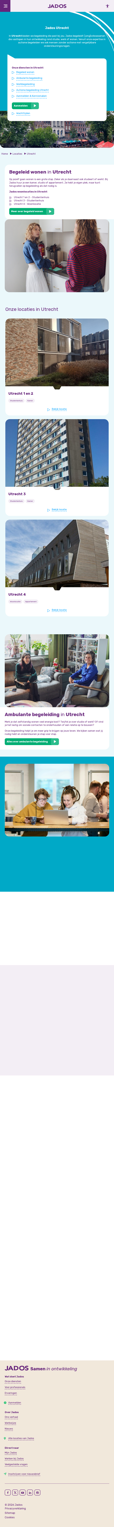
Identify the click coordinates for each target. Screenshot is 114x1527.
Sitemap (10, 1513)
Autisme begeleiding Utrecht (32, 90)
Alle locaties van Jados (21, 1438)
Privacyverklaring (15, 1508)
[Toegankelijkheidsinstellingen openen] (106, 6)
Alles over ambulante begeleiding (27, 741)
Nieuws (9, 1428)
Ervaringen (11, 1393)
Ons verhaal (11, 1417)
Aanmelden (21, 105)
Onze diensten (13, 1381)
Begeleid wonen (25, 72)
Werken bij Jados (14, 1458)
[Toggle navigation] (5, 6)
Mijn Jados (11, 1452)
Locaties (17, 153)
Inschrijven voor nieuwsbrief (24, 1474)
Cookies (10, 1517)
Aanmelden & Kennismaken (31, 96)
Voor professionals (15, 1387)
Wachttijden (23, 113)
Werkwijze (10, 1423)
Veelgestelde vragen (16, 1464)
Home (4, 153)
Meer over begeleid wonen (27, 211)
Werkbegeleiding (25, 84)
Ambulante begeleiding (29, 78)
